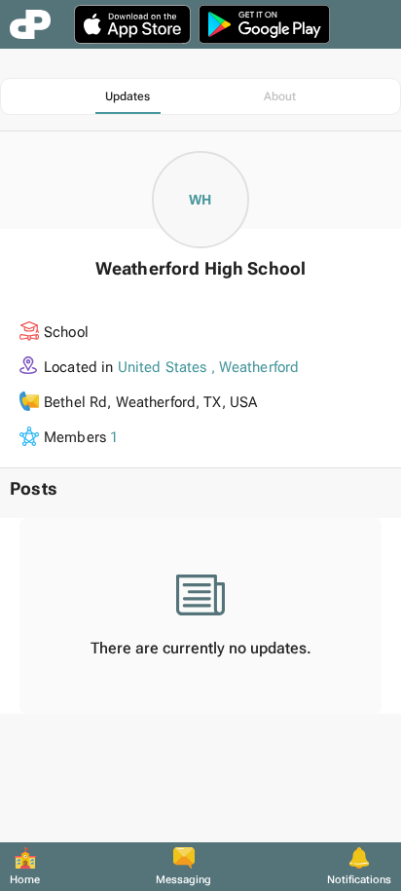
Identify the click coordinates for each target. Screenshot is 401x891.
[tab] (128, 96)
